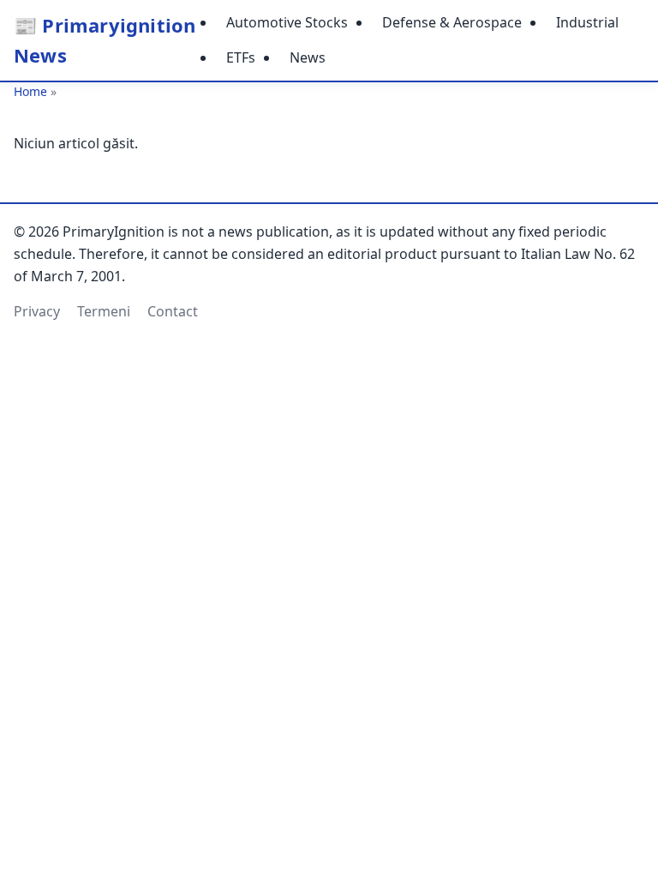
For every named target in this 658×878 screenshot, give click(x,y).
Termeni (103, 311)
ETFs (240, 57)
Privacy (37, 311)
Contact (172, 311)
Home (30, 91)
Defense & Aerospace (452, 22)
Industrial (587, 22)
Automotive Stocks (287, 22)
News (308, 57)
